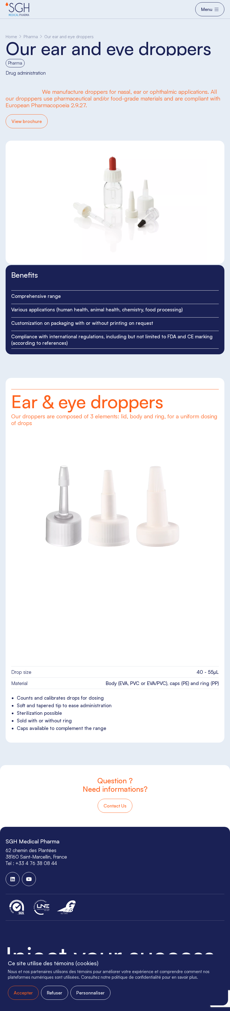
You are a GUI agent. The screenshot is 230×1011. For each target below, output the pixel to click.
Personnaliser (90, 993)
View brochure (27, 121)
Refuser (54, 993)
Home (11, 36)
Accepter (23, 993)
